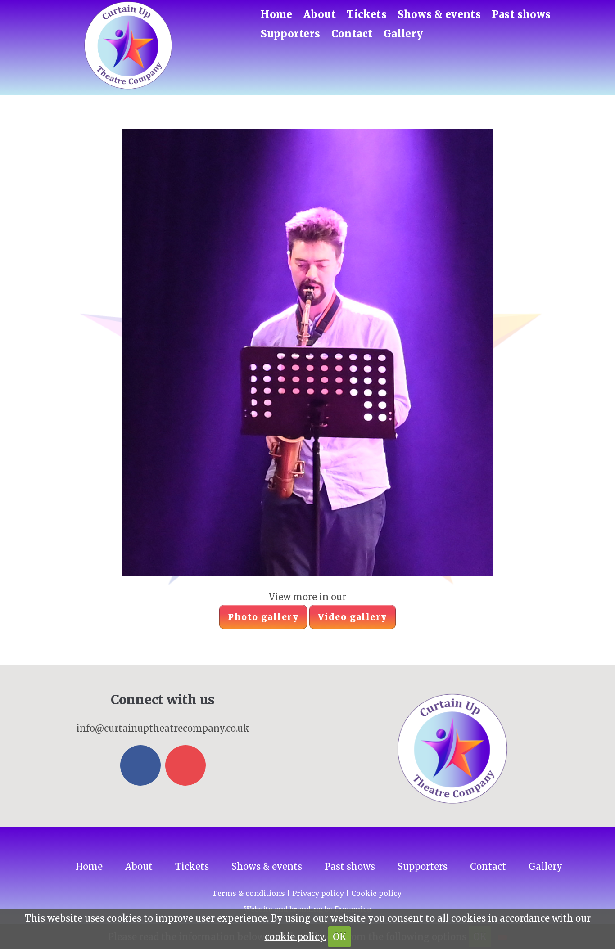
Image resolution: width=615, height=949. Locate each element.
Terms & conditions (248, 893)
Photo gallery (263, 617)
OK (339, 936)
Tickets (367, 14)
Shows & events (439, 14)
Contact (352, 33)
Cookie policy (376, 893)
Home (277, 14)
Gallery (403, 33)
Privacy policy (318, 893)
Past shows (521, 14)
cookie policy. (295, 936)
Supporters (290, 33)
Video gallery (352, 617)
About (319, 14)
